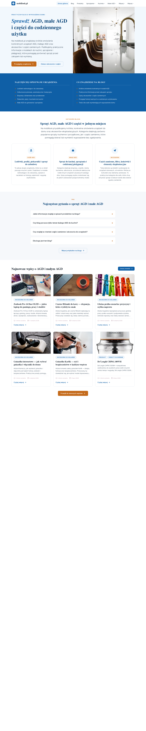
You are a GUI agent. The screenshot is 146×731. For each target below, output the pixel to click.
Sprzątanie (90, 3)
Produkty (80, 3)
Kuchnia (101, 3)
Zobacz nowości (125, 268)
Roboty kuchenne (116, 357)
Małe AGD (111, 3)
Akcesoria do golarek (24, 300)
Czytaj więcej (19, 325)
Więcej (121, 3)
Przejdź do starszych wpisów (72, 393)
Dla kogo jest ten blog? (42, 241)
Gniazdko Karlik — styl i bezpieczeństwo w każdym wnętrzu (71, 363)
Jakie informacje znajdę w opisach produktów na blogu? (56, 214)
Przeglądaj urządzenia (22, 64)
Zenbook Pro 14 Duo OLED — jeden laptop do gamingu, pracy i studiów (30, 305)
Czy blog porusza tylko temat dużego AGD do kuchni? (55, 223)
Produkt (102, 357)
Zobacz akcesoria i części (51, 64)
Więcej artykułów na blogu (72, 250)
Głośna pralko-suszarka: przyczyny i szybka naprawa (113, 305)
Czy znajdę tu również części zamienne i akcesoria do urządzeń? (60, 232)
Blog (72, 3)
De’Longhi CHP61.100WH (109, 361)
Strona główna (63, 3)
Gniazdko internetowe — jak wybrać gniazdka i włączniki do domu (30, 363)
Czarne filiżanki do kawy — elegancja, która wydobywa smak (73, 305)
